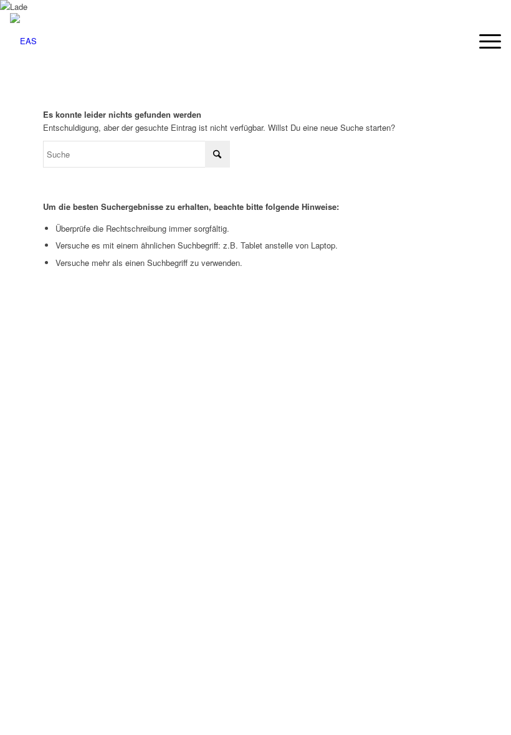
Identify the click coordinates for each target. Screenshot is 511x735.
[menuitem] (484, 41)
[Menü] (484, 41)
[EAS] (23, 41)
